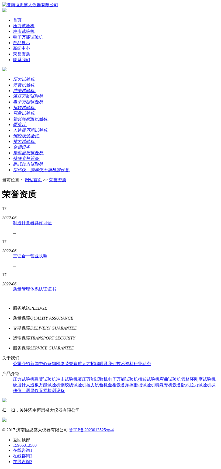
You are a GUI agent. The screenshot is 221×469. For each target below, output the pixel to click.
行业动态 (142, 363)
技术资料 (125, 363)
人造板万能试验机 (43, 385)
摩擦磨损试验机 (140, 385)
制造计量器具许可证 (32, 222)
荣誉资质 (21, 54)
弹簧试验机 (45, 379)
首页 (17, 20)
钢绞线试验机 (73, 385)
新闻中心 (21, 48)
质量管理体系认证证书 (34, 289)
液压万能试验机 (93, 379)
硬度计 (19, 385)
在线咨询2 (22, 456)
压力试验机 (23, 25)
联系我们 (21, 59)
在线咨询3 (22, 461)
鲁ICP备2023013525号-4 (91, 430)
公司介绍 (21, 363)
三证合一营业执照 (30, 256)
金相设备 (116, 385)
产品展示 (21, 42)
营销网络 (56, 363)
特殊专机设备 (168, 385)
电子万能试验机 (28, 37)
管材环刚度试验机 (198, 379)
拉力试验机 (97, 385)
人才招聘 (90, 363)
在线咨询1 (22, 450)
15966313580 (25, 445)
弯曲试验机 (170, 379)
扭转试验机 (149, 379)
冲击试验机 (23, 31)
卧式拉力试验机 (196, 385)
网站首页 (33, 179)
